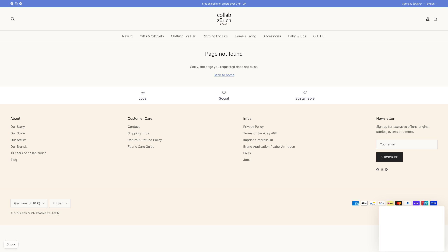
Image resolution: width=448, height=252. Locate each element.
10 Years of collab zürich (28, 153)
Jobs (246, 160)
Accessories (272, 36)
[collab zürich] (224, 19)
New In (127, 36)
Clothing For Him (215, 36)
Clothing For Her (183, 36)
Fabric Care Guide (141, 146)
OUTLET (319, 36)
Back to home (224, 75)
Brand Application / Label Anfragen (269, 146)
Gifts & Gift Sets (152, 36)
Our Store (17, 133)
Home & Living (245, 36)
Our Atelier (18, 140)
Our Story (17, 126)
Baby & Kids (297, 36)
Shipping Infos (138, 133)
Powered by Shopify (47, 212)
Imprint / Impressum (258, 140)
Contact (134, 126)
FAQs (247, 153)
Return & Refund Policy (145, 140)
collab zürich (27, 212)
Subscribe (389, 157)
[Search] (12, 19)
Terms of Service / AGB (260, 133)
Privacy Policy (253, 126)
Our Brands (18, 146)
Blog (13, 160)
